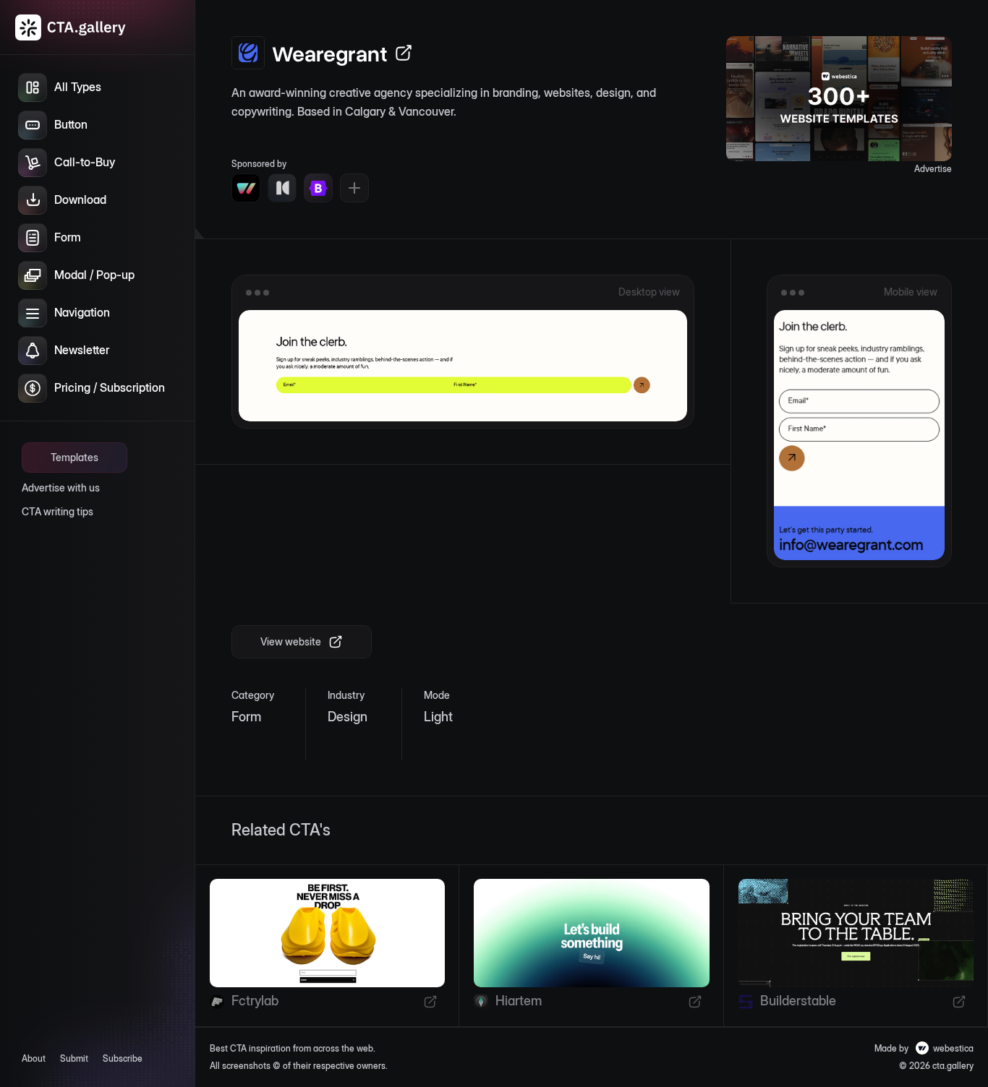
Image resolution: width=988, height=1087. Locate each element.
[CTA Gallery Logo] (70, 27)
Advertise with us (61, 487)
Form (246, 716)
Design (347, 716)
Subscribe (122, 1058)
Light (438, 716)
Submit (74, 1058)
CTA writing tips (57, 511)
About (34, 1058)
